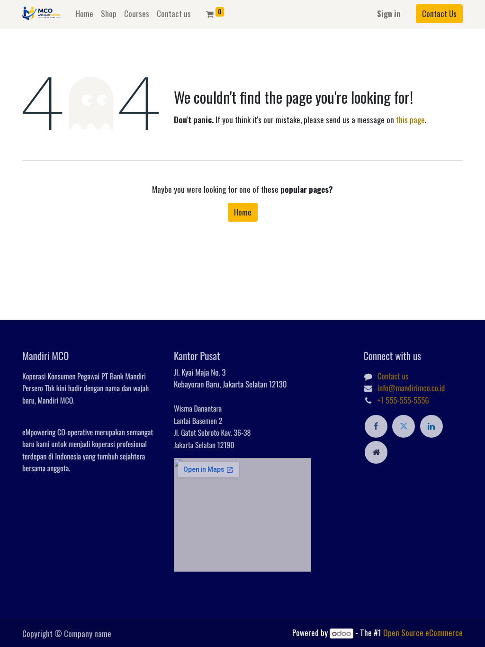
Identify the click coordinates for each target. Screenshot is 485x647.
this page (410, 120)
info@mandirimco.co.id (411, 388)
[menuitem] (84, 14)
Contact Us (439, 13)
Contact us (393, 376)
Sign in (389, 13)
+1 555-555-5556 (403, 400)
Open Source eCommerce (423, 632)
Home (242, 212)
